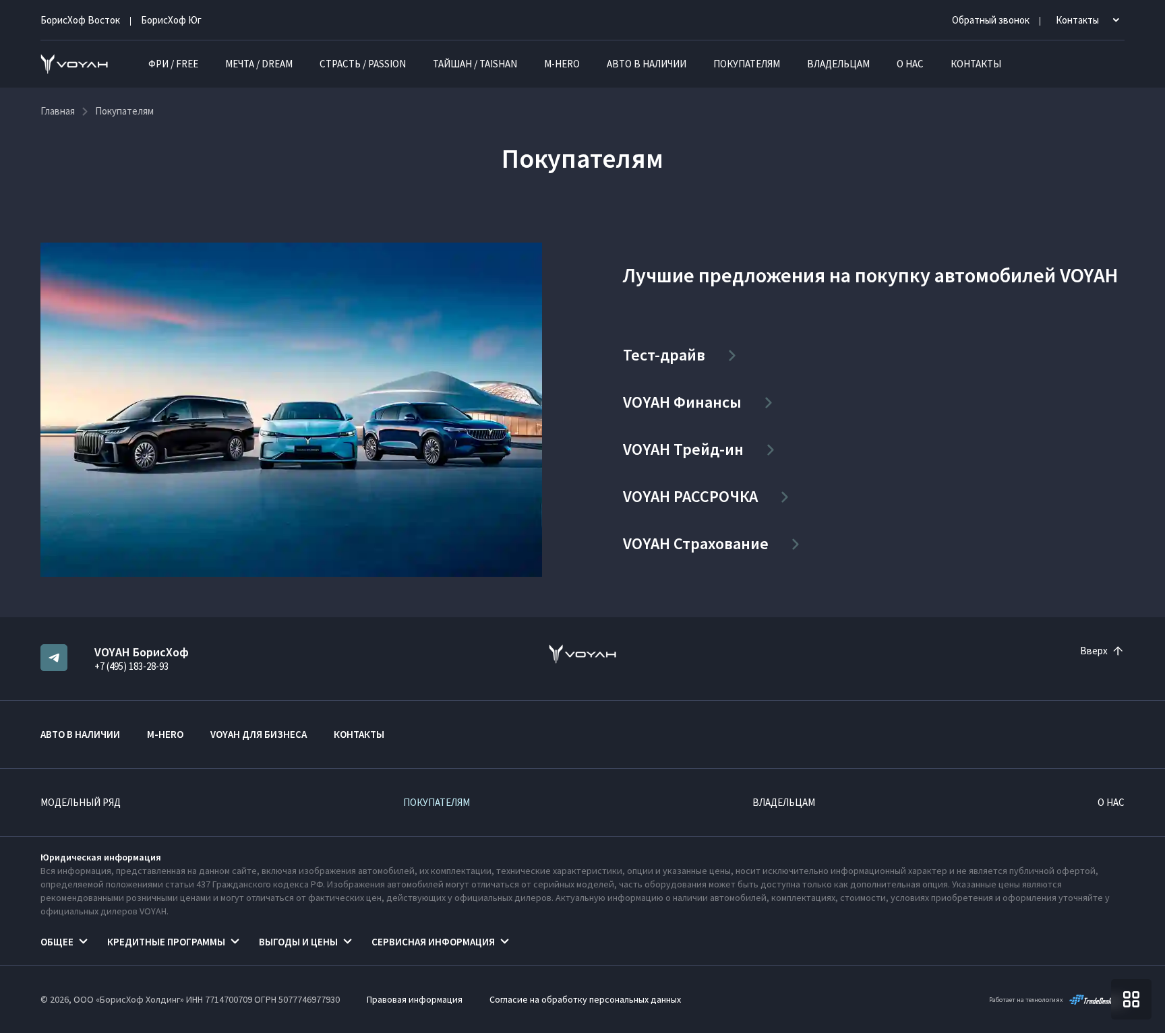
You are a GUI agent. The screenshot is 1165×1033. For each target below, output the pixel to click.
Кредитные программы (166, 941)
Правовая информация (414, 999)
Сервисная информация (433, 941)
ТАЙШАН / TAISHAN (475, 63)
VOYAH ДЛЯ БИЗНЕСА (258, 734)
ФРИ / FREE (173, 63)
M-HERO (562, 63)
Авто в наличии (646, 63)
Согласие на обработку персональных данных (585, 999)
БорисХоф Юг (171, 19)
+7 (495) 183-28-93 (131, 666)
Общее (56, 941)
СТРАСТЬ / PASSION (363, 63)
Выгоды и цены (298, 941)
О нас (910, 63)
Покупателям (746, 63)
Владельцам (838, 63)
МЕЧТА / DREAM (259, 63)
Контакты (976, 63)
